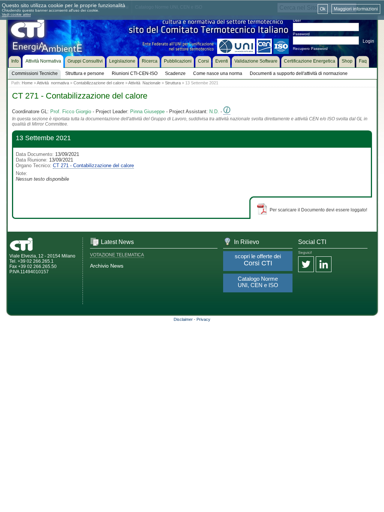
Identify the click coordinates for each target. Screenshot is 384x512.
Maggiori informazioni (356, 9)
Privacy (203, 319)
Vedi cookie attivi (16, 14)
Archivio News (106, 266)
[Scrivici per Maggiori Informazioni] (227, 112)
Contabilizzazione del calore (99, 83)
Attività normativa (53, 83)
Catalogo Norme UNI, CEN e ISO (258, 281)
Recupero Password (310, 48)
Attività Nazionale (144, 83)
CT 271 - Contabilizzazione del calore (93, 165)
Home (27, 83)
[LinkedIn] (324, 264)
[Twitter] (306, 264)
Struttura (173, 83)
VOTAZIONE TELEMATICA (117, 254)
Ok (323, 9)
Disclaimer (183, 319)
